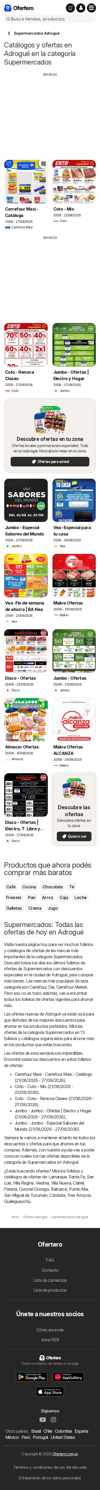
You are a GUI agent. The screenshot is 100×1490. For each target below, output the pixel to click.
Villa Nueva (61, 1183)
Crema (34, 908)
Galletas (14, 908)
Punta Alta (78, 1189)
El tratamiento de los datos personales (50, 1478)
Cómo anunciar (50, 1329)
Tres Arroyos (79, 1195)
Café (11, 886)
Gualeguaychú (17, 1201)
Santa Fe (77, 1176)
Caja (63, 897)
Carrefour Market (71, 987)
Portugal (40, 1437)
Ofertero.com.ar (65, 1454)
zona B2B (50, 1339)
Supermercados (67, 956)
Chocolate (52, 886)
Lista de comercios (50, 1280)
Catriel (78, 1183)
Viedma (42, 1183)
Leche (80, 897)
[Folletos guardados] (70, 8)
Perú (26, 1437)
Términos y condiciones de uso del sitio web (49, 1467)
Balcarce (59, 1189)
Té (71, 886)
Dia (51, 987)
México (12, 1437)
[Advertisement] (50, 114)
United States (63, 1437)
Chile (47, 1431)
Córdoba (57, 1195)
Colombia (63, 1431)
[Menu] (91, 8)
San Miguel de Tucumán (25, 1195)
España (81, 1431)
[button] (80, 8)
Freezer (14, 897)
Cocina (29, 886)
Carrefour (38, 987)
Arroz (47, 897)
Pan (31, 897)
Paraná (10, 1189)
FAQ (50, 1260)
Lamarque (58, 1176)
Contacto (50, 1270)
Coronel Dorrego (34, 1189)
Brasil (36, 1431)
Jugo (53, 908)
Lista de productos (50, 1290)
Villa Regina (23, 1183)
